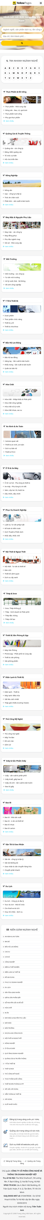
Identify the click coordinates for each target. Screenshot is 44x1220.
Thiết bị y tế (9, 323)
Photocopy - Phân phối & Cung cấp (18, 654)
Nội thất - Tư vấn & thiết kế (15, 566)
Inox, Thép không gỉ (13, 608)
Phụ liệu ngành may (12, 239)
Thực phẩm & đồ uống (16, 92)
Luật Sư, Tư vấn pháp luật (14, 525)
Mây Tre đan (9, 737)
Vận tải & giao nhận (15, 844)
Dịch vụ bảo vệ (11, 448)
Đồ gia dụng (9, 977)
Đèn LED (8, 570)
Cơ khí (7, 957)
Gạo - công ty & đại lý (13, 194)
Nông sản (8, 190)
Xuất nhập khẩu (11, 1104)
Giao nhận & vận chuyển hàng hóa (18, 866)
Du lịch (9, 886)
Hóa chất (10, 384)
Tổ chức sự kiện (11, 155)
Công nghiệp (10, 962)
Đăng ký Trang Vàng (13, 1161)
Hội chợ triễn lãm (11, 159)
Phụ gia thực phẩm (12, 117)
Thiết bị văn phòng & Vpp (17, 635)
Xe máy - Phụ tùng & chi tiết (15, 486)
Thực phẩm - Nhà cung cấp (15, 106)
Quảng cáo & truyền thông (18, 133)
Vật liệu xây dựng (11, 1089)
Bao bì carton (10, 828)
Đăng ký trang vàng (24, 1119)
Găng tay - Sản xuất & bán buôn (17, 361)
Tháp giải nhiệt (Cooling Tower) (17, 703)
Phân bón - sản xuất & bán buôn (17, 201)
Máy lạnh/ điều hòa (12, 695)
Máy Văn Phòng (11, 650)
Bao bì (8, 802)
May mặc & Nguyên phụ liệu (18, 217)
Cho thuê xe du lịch (12, 908)
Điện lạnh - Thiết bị (12, 692)
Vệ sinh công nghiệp (13, 284)
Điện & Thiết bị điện (12, 967)
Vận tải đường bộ (11, 863)
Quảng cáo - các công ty (14, 148)
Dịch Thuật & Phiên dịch (14, 532)
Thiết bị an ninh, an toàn (14, 445)
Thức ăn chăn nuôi (12, 197)
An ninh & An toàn (14, 426)
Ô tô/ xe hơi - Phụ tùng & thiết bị (17, 483)
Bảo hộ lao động (13, 342)
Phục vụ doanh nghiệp (16, 510)
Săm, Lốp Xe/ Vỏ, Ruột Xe (14, 490)
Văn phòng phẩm (11, 661)
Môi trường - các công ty (14, 274)
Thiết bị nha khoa (11, 326)
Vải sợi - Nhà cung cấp (13, 243)
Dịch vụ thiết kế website (24, 1144)
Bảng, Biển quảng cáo (13, 152)
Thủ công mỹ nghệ (14, 719)
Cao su (7, 952)
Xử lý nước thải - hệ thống (15, 281)
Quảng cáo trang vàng (24, 1130)
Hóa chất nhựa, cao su (13, 410)
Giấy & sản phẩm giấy (16, 761)
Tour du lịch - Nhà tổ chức (15, 904)
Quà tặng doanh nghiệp (14, 1053)
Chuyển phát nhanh (12, 870)
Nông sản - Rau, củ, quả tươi (16, 110)
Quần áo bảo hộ (11, 368)
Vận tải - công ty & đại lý (14, 859)
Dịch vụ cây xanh (11, 577)
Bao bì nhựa (9, 824)
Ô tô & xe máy (12, 468)
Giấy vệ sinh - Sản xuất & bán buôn (18, 783)
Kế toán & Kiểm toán (13, 528)
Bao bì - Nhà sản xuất (13, 817)
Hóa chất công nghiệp (13, 403)
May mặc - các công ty (13, 232)
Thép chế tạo (10, 619)
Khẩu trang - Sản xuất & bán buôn (18, 364)
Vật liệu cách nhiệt (12, 699)
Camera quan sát (11, 441)
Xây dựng (8, 1099)
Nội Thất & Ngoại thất (16, 552)
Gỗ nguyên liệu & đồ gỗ (14, 1003)
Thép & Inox (11, 593)
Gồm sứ (8, 745)
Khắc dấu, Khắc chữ (12, 535)
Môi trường (11, 259)
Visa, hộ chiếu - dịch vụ (13, 912)
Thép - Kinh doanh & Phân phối (17, 612)
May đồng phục (11, 235)
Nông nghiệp (11, 175)
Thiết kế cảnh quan (12, 574)
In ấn (7, 1013)
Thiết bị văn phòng (12, 657)
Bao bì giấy (9, 786)
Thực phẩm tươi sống (13, 114)
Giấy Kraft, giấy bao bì (13, 779)
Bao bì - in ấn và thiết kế (14, 821)
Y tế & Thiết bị (12, 301)
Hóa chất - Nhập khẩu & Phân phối (18, 399)
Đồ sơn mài (9, 741)
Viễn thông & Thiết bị (13, 1094)
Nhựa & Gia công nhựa (13, 1033)
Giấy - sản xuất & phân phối (16, 775)
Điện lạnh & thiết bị (15, 677)
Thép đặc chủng (11, 615)
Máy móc (8, 1023)
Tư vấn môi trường (12, 277)
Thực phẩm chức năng (13, 319)
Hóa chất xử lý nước (12, 406)
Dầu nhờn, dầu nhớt (12, 494)
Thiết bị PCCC (10, 452)
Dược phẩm (9, 315)
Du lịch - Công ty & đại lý (14, 901)
